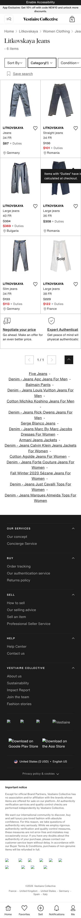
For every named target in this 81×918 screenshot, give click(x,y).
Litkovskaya (28, 31)
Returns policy (18, 580)
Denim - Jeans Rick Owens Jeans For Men (40, 415)
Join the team (18, 696)
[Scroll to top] (69, 359)
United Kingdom (28, 891)
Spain (36, 894)
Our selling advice (21, 609)
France (13, 891)
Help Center (16, 646)
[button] (72, 19)
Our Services (19, 528)
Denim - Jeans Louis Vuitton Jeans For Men (40, 393)
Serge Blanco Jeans (38, 423)
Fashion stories (19, 703)
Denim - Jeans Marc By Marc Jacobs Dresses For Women (40, 431)
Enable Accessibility (40, 2)
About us (14, 676)
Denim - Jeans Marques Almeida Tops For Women (40, 498)
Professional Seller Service (28, 623)
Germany (64, 891)
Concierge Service (22, 543)
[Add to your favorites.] (35, 128)
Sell (11, 595)
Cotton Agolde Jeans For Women (38, 456)
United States (48, 891)
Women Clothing (56, 31)
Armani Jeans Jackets (38, 440)
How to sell (16, 602)
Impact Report (18, 690)
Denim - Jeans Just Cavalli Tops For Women (40, 487)
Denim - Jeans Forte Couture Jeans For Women (40, 464)
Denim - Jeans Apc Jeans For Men (38, 379)
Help (11, 638)
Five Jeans (38, 373)
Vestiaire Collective (26, 668)
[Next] (51, 359)
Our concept (17, 536)
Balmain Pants (38, 385)
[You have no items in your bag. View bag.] (72, 19)
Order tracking (19, 566)
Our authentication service (28, 573)
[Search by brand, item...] (8, 19)
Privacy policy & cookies (38, 774)
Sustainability (18, 683)
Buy (10, 558)
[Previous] (29, 359)
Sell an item (16, 616)
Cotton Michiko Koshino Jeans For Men (40, 401)
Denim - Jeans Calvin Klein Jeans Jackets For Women (40, 448)
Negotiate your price (19, 329)
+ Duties (16, 143)
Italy (45, 894)
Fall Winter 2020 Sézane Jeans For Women (40, 476)
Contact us (16, 653)
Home (9, 31)
